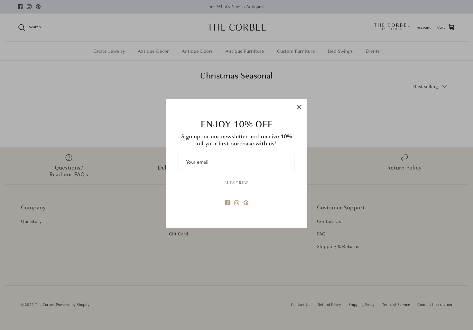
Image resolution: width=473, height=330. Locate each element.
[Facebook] (227, 202)
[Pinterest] (246, 202)
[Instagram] (236, 202)
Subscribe (236, 183)
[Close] (299, 107)
